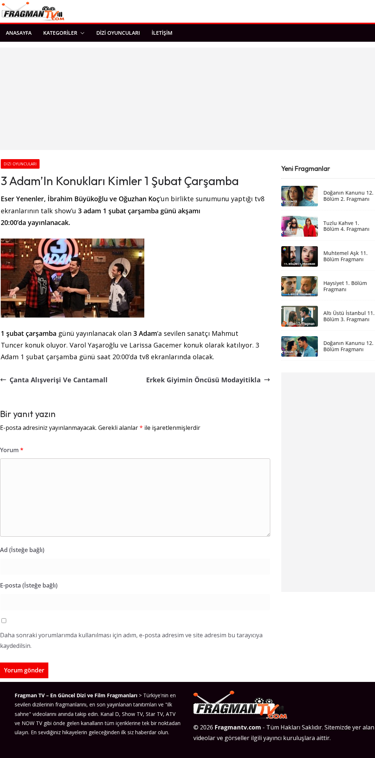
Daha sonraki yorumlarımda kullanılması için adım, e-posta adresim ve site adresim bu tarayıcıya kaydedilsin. (131, 640)
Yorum (11, 450)
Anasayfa (18, 32)
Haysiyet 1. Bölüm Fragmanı (345, 286)
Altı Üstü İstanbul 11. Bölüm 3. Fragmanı (349, 316)
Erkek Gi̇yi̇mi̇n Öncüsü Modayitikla (203, 379)
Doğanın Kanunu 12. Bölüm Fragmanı (348, 346)
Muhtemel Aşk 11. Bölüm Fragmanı (345, 256)
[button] (81, 33)
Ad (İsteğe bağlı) (22, 550)
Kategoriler (60, 32)
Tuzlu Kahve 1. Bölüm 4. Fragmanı (346, 226)
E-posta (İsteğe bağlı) (28, 585)
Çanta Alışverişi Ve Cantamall (59, 379)
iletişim (162, 32)
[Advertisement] (187, 99)
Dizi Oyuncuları (118, 32)
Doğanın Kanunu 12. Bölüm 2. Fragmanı (348, 196)
